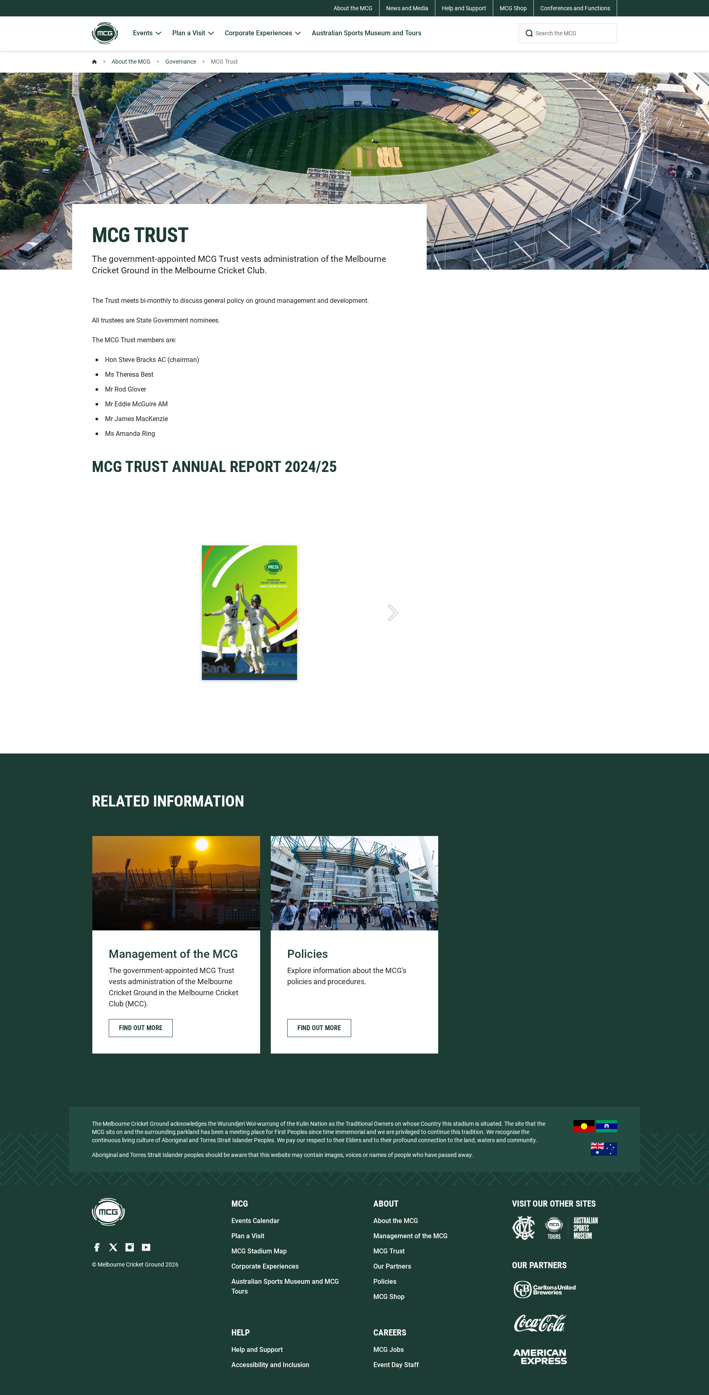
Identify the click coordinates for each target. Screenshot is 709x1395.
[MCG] (105, 33)
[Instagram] (130, 1247)
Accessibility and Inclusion (270, 1365)
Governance (180, 61)
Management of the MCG (410, 1236)
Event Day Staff (396, 1365)
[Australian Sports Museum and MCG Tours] (571, 1228)
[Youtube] (146, 1247)
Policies (384, 1281)
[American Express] (540, 1357)
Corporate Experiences (265, 1266)
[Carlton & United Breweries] (544, 1289)
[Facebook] (97, 1247)
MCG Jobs (388, 1350)
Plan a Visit (247, 1236)
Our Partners (392, 1266)
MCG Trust (389, 1251)
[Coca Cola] (540, 1323)
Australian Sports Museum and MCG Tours (285, 1286)
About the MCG (131, 61)
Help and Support (257, 1350)
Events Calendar (255, 1221)
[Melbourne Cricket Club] (523, 1228)
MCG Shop (389, 1297)
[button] (141, 1028)
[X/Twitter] (113, 1247)
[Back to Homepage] (94, 61)
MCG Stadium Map (259, 1251)
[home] (108, 1212)
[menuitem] (147, 33)
